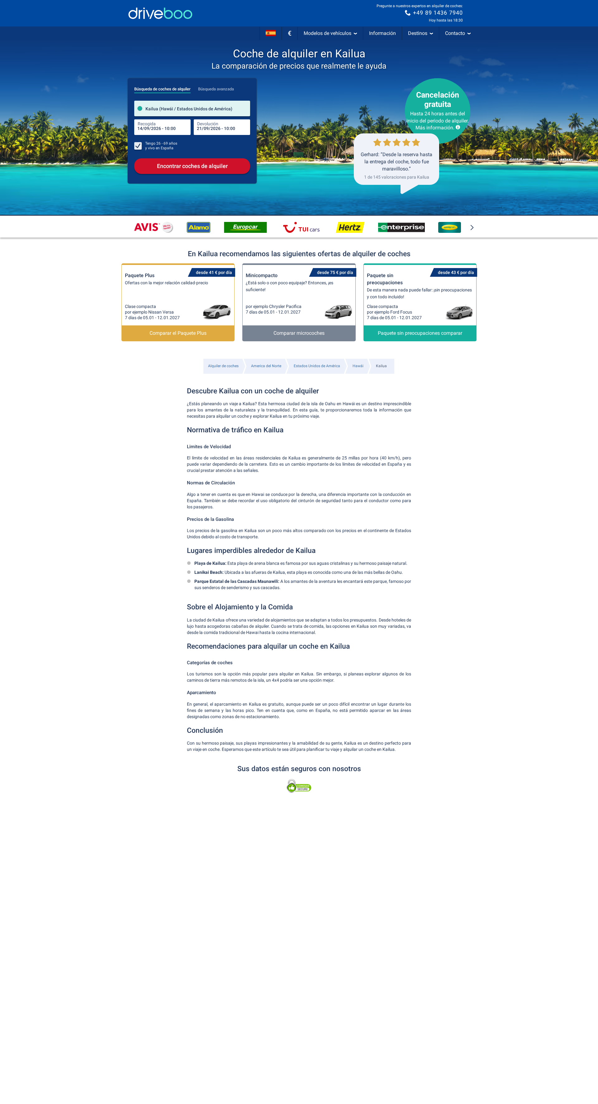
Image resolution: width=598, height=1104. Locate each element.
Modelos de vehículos (327, 33)
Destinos (417, 33)
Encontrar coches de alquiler (192, 166)
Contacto (455, 33)
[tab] (162, 87)
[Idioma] (271, 33)
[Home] (160, 13)
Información (382, 33)
